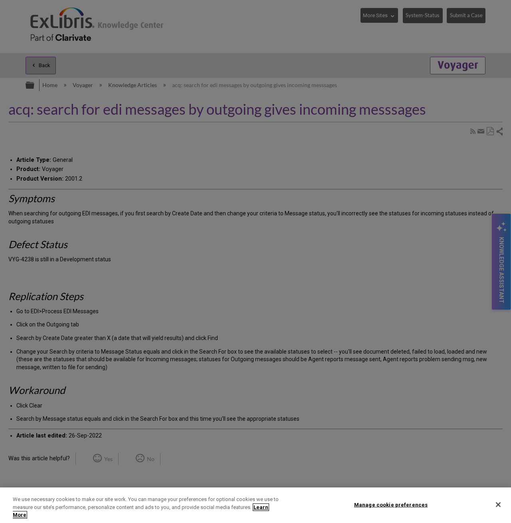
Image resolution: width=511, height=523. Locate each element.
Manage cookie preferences (391, 504)
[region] (255, 505)
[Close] (498, 504)
